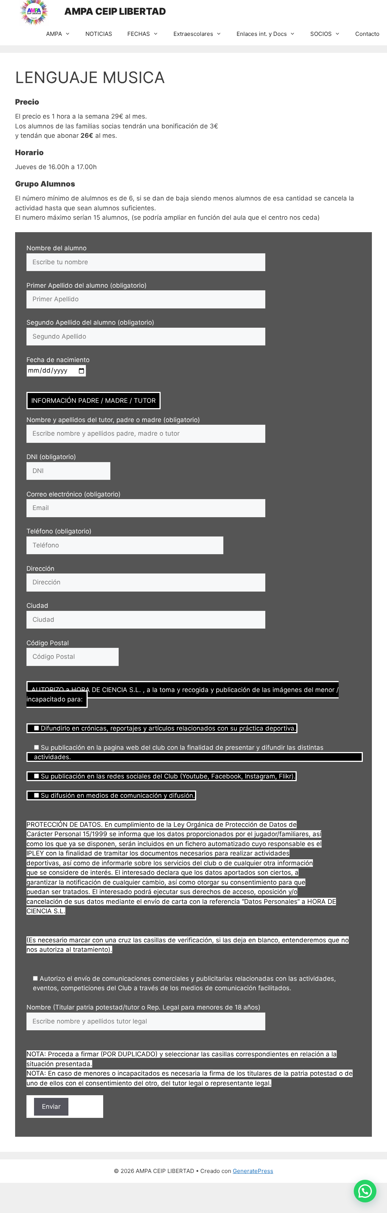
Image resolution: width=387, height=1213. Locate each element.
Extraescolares (193, 33)
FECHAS (138, 33)
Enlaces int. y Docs (262, 33)
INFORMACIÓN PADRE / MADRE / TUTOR (93, 400)
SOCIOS (321, 33)
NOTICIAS (98, 33)
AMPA (54, 33)
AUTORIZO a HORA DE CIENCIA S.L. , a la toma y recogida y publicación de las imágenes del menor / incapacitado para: (182, 694)
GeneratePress (253, 1170)
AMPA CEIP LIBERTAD (115, 11)
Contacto (367, 33)
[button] (365, 1191)
